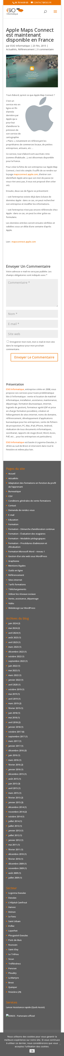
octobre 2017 (14, 731)
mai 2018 (12, 717)
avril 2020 (13, 684)
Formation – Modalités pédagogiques (26, 538)
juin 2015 (12, 783)
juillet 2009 (13, 877)
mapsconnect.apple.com (26, 174)
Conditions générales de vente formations (29, 500)
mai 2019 (12, 693)
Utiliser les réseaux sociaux (22, 593)
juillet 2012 (13, 835)
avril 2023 (13, 642)
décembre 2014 (16, 807)
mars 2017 (13, 741)
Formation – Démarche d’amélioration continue (31, 529)
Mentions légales (17, 565)
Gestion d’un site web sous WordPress (27, 556)
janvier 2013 (14, 830)
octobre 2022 (14, 656)
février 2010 (14, 858)
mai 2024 (12, 628)
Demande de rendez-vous (21, 510)
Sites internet (15, 579)
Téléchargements (17, 589)
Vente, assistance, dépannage (23, 598)
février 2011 (14, 849)
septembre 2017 (16, 736)
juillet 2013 (13, 825)
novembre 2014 (16, 811)
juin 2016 (12, 755)
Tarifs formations (17, 584)
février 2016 (14, 764)
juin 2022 (12, 665)
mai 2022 (12, 670)
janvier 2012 (14, 840)
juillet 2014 (13, 821)
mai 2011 (12, 844)
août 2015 (13, 778)
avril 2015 (13, 788)
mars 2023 (13, 646)
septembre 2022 (16, 661)
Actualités (11, 49)
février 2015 (14, 797)
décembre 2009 (16, 863)
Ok (32, 1051)
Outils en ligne (15, 570)
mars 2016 (13, 760)
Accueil (11, 473)
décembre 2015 (16, 774)
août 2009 (13, 873)
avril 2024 (13, 632)
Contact (12, 505)
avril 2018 (13, 722)
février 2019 (14, 708)
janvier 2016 (14, 769)
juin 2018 (12, 712)
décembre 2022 (16, 651)
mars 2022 (13, 675)
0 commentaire (45, 49)
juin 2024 (12, 623)
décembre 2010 (16, 854)
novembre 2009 (16, 868)
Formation (13, 524)
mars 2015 (13, 792)
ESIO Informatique (20, 45)
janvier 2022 (14, 679)
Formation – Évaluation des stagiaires (26, 533)
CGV (10, 496)
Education (13, 519)
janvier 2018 (14, 726)
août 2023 (13, 637)
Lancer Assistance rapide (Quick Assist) (25, 1007)
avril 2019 (13, 698)
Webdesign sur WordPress (21, 607)
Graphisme (13, 561)
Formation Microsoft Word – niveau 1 (26, 551)
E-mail (11, 514)
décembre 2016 (16, 750)
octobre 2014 (14, 816)
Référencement (26, 49)
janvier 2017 (14, 745)
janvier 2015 (14, 802)
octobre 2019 (14, 689)
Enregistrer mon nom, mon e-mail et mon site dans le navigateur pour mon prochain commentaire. (30, 345)
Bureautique (14, 491)
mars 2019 (13, 703)
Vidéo (11, 603)
